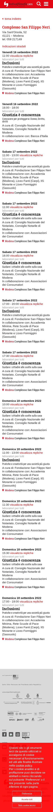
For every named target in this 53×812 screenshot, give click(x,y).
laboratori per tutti (13, 59)
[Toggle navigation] (46, 4)
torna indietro (12, 18)
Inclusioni (11, 62)
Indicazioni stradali (14, 46)
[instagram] (17, 734)
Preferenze (27, 793)
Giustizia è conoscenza (21, 114)
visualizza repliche (21, 55)
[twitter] (11, 734)
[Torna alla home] (18, 4)
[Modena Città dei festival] (25, 736)
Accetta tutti (26, 799)
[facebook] (4, 734)
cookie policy (24, 765)
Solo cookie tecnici (26, 805)
